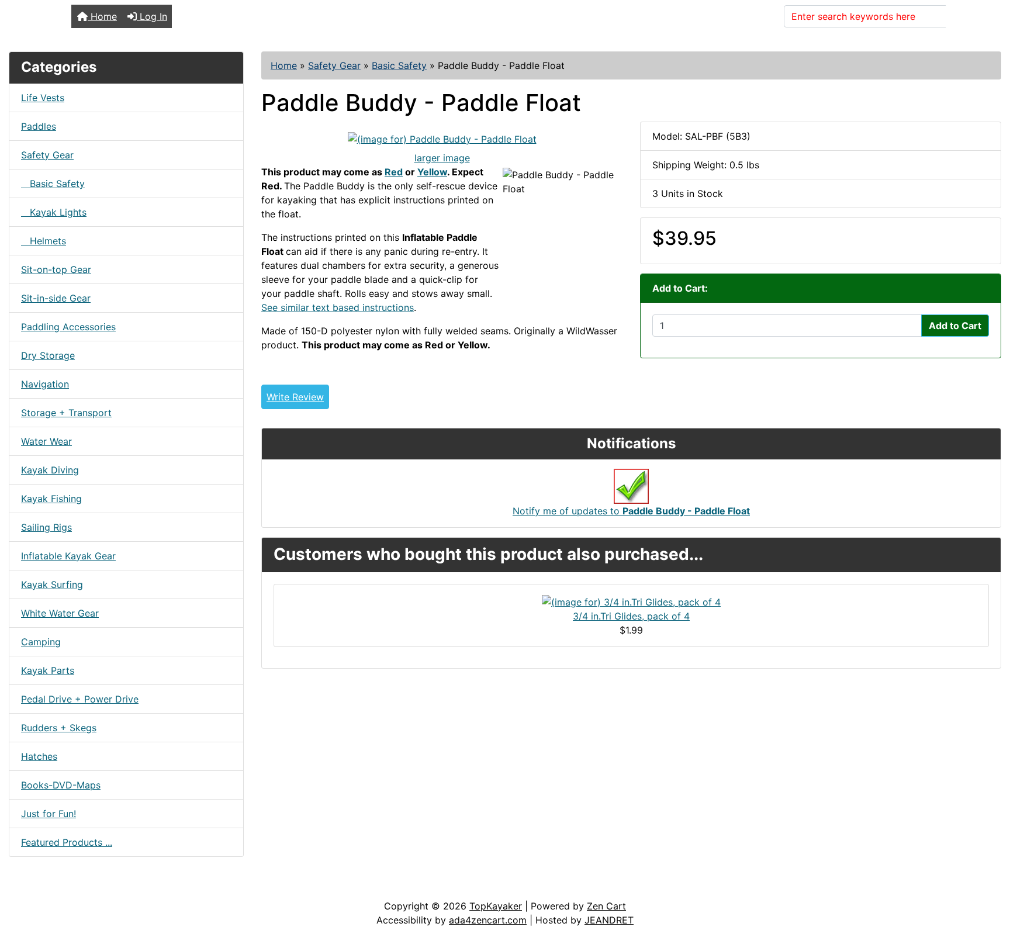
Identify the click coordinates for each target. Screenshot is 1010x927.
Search (968, 16)
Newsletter (167, 887)
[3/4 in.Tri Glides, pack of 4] (631, 601)
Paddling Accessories (68, 327)
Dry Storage (48, 355)
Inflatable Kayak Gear (68, 556)
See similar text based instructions (337, 307)
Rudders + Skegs (58, 728)
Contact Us (97, 887)
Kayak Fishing (51, 498)
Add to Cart (955, 325)
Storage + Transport (66, 412)
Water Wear (46, 441)
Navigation (45, 384)
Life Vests (42, 97)
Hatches (39, 756)
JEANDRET (609, 920)
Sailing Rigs (46, 527)
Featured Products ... (66, 842)
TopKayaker (495, 906)
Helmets (43, 241)
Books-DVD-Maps (61, 785)
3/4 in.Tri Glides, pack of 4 (631, 616)
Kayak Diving (50, 470)
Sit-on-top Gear (56, 269)
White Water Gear (60, 613)
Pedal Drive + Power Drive (80, 699)
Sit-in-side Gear (56, 298)
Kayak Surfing (52, 584)
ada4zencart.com (488, 920)
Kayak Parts (47, 670)
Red (394, 172)
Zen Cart (606, 906)
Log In (152, 16)
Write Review (295, 397)
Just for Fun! (48, 813)
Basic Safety (399, 65)
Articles (36, 887)
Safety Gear (334, 65)
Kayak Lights (54, 212)
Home (102, 16)
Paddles (38, 126)
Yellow (432, 172)
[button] (988, 869)
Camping (41, 642)
